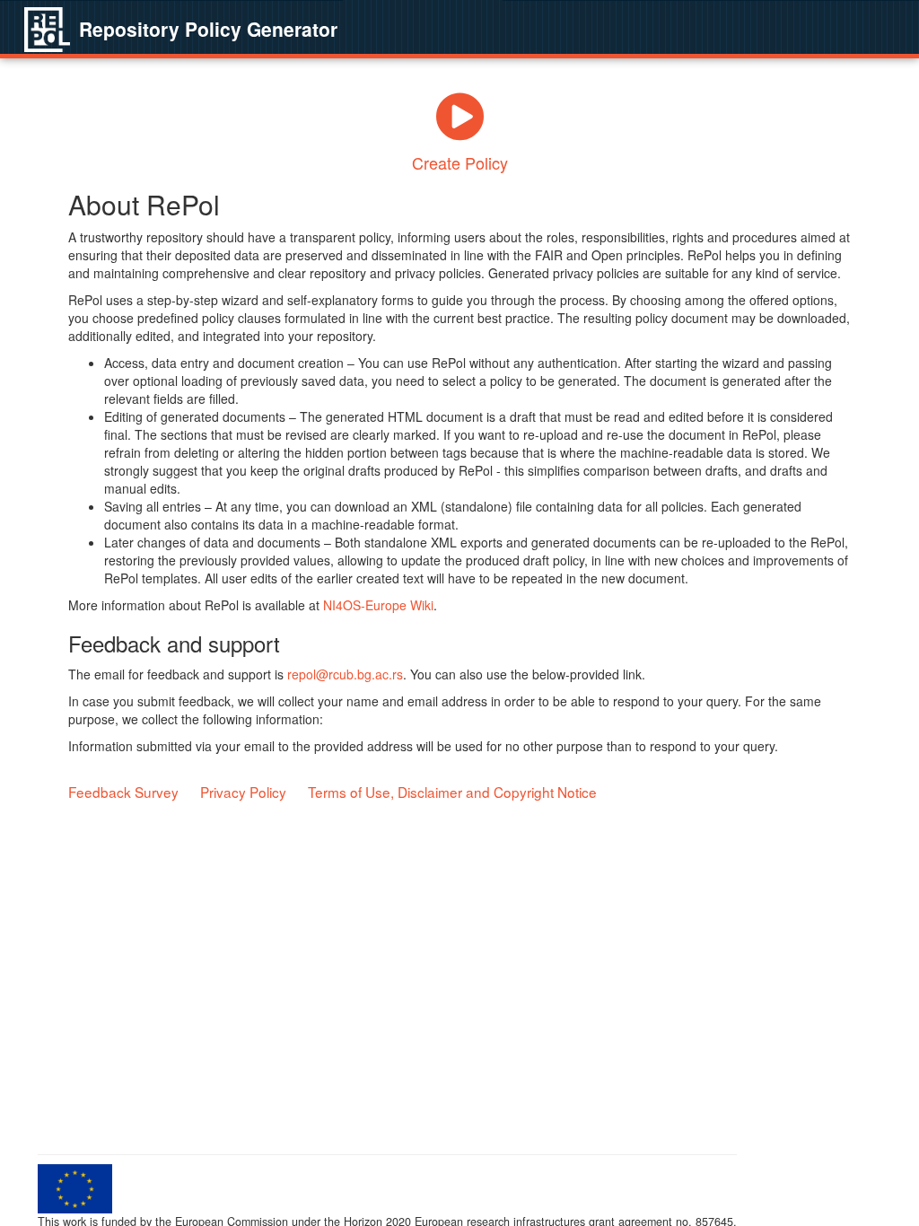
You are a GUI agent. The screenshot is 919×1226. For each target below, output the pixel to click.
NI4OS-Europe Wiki (378, 605)
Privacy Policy (243, 791)
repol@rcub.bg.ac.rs (345, 674)
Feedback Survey (123, 791)
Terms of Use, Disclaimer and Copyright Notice (452, 791)
